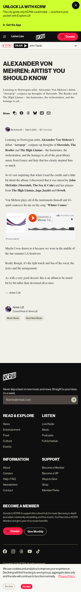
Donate (70, 36)
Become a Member (53, 467)
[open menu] (6, 37)
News (6, 424)
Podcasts (47, 435)
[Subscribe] (73, 399)
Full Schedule (50, 441)
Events (7, 446)
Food (6, 435)
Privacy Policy (66, 576)
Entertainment (11, 429)
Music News (13, 318)
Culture (7, 441)
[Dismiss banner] (75, 5)
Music (45, 429)
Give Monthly (35, 531)
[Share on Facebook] (21, 113)
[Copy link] (15, 113)
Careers (8, 473)
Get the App (13, 25)
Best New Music (34, 318)
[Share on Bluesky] (35, 113)
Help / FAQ (9, 479)
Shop (45, 484)
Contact (8, 490)
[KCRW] (9, 379)
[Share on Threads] (28, 113)
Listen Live (17, 36)
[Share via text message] (42, 113)
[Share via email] (48, 113)
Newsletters (10, 484)
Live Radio (48, 424)
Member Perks (50, 490)
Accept (27, 586)
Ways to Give (49, 479)
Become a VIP (50, 473)
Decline (9, 586)
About (6, 467)
